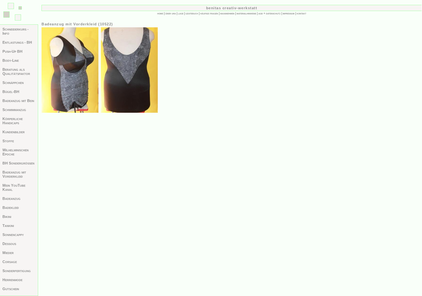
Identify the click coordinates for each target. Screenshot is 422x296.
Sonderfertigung (16, 271)
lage (180, 13)
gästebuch (192, 13)
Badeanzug (11, 198)
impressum (289, 13)
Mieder (8, 253)
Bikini (6, 216)
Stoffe (8, 141)
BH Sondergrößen (18, 163)
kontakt (301, 13)
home (160, 13)
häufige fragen (209, 13)
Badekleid (10, 207)
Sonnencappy (13, 235)
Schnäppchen (13, 83)
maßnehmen (227, 13)
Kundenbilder (13, 132)
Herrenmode (12, 280)
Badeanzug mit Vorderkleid (14, 174)
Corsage (9, 262)
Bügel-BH (10, 92)
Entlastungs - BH (17, 42)
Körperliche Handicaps (12, 121)
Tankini (8, 226)
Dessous (9, 244)
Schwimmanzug (14, 110)
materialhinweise (246, 13)
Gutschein (10, 289)
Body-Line (10, 60)
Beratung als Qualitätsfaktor (16, 71)
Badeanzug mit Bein (18, 101)
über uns (170, 13)
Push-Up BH (12, 51)
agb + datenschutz (269, 13)
